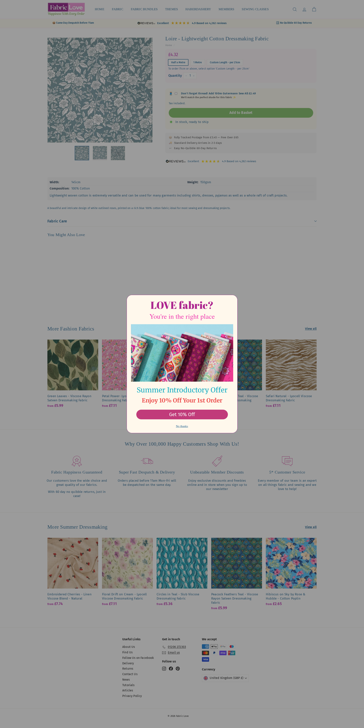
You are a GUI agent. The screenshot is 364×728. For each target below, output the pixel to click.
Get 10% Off (182, 414)
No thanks (182, 426)
